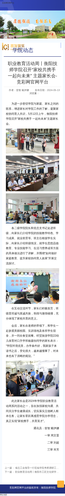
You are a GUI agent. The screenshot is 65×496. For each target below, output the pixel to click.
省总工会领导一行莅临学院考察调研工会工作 (39, 467)
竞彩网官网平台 (8, 3)
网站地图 (3, 495)
